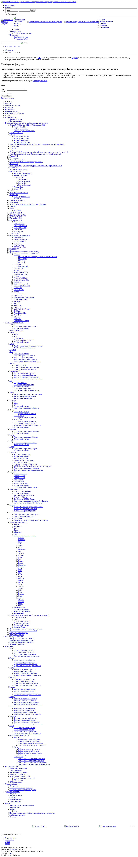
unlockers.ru (9, 840)
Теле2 (20, 544)
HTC (11, 352)
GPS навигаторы (15, 782)
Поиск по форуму (11, 111)
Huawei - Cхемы (20, 365)
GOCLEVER (18, 757)
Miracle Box (13, 202)
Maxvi (20, 584)
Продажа (12, 794)
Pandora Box (18, 222)
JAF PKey (21, 261)
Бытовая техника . (12, 766)
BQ (19, 551)
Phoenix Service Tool (21, 239)
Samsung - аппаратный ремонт (25, 720)
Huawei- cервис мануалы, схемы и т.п (27, 685)
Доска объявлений (16, 799)
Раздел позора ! (15, 801)
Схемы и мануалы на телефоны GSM (23, 631)
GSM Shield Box (20, 247)
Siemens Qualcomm (20, 483)
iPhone (16, 334)
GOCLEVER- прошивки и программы (32, 763)
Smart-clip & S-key (20, 175)
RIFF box (12, 206)
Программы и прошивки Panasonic (26, 431)
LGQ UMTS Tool (20, 228)
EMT (11, 150)
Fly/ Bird (12, 350)
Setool (11, 208)
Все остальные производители (25, 536)
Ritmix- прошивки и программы (25, 712)
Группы (17, 29)
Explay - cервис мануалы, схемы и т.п (27, 675)
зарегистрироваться (40, 81)
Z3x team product (15, 220)
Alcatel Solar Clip (20, 313)
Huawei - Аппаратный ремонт (25, 369)
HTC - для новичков (21, 354)
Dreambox (17, 264)
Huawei (12, 363)
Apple (11, 332)
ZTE (11, 513)
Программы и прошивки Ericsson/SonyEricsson (31, 501)
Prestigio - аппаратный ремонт (25, 701)
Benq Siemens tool (20, 226)
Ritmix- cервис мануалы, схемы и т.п (27, 714)
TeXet (11, 726)
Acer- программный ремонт (24, 650)
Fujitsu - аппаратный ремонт (28, 751)
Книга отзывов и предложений (20, 788)
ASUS (11, 344)
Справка (103, 23)
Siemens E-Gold (19, 476)
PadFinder (17, 199)
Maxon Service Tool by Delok (24, 297)
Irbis (19, 573)
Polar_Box (17, 315)
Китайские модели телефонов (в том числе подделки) (29, 615)
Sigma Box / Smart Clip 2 (22, 173)
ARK (20, 547)
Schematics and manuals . (22, 611)
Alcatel (11, 325)
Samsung (12, 452)
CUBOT (21, 553)
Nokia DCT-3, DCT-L (21, 412)
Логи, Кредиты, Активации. (24, 131)
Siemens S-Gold (19, 478)
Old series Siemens (20, 474)
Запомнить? (11, 14)
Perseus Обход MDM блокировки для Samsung (26, 162)
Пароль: (4, 91)
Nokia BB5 (18, 419)
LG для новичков (20, 383)
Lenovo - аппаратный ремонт (24, 373)
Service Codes (19, 613)
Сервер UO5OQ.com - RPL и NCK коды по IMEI (27, 125)
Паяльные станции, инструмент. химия (23, 251)
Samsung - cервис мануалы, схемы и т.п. (28, 470)
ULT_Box (17, 319)
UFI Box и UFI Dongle (17, 214)
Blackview (21, 549)
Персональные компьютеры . (20, 776)
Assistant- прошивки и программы (30, 743)
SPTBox (17, 317)
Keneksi (21, 578)
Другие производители (18, 522)
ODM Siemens (19, 481)
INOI (20, 569)
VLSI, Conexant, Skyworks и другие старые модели (32, 466)
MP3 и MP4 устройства (18, 768)
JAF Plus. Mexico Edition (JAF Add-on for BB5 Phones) (37, 257)
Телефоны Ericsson (20, 497)
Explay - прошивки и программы (26, 673)
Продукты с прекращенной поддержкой (24, 253)
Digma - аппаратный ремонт (24, 662)
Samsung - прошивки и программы (26, 722)
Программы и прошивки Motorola (26, 408)
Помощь (8, 7)
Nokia (11, 410)
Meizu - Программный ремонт (25, 396)
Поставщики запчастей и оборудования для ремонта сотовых (32, 813)
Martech (16, 303)
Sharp (16, 530)
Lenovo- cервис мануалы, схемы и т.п (27, 695)
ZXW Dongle (14, 233)
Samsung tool (18, 231)
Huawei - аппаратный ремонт (24, 681)
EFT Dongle (13, 191)
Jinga (20, 576)
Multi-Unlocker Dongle (22, 309)
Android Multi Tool (16, 133)
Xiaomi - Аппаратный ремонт (24, 511)
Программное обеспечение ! (24, 778)
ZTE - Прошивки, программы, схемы (27, 514)
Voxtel (16, 528)
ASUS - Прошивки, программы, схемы (28, 346)
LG (10, 381)
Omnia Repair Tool (20, 299)
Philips (11, 441)
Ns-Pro (16, 292)
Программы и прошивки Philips (25, 443)
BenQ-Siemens (19, 480)
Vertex (20, 604)
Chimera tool (13, 168)
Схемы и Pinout (19, 627)
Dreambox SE (23, 266)
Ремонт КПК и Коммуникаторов (21, 640)
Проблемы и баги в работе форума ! (22, 805)
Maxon (16, 524)
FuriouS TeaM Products (17, 200)
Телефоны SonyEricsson (22, 491)
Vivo (19, 606)
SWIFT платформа (20, 462)
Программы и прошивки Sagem (25, 449)
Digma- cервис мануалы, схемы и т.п (27, 666)
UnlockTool (13, 156)
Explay (20, 563)
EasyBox (12, 148)
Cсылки (12, 797)
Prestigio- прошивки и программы (26, 702)
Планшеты (9, 646)
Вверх (7, 844)
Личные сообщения (12, 105)
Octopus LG (22, 183)
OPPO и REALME (16, 330)
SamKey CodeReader (21, 137)
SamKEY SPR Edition (21, 140)
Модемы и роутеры (16, 635)
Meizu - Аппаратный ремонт (24, 398)
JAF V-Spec (22, 259)
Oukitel (20, 590)
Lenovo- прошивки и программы (26, 693)
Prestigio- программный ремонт (25, 699)
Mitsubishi (17, 532)
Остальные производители (19, 735)
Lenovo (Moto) (14, 371)
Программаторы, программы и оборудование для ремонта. (26, 123)
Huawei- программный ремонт (25, 679)
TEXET (21, 600)
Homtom (21, 567)
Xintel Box (17, 282)
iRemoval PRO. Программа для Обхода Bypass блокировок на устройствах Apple (39, 152)
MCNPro (17, 301)
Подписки (9, 107)
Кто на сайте (9, 109)
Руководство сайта (20, 39)
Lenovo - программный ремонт (25, 375)
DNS (20, 557)
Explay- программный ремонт (25, 670)
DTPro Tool (13, 164)
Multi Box (17, 305)
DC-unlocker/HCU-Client (18, 169)
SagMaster (17, 311)
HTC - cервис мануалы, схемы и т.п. (27, 361)
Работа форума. (10, 117)
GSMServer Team (15, 171)
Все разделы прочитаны (22, 33)
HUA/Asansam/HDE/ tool (18, 193)
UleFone (21, 602)
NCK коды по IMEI (21, 129)
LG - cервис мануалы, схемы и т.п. (26, 390)
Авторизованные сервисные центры (22, 790)
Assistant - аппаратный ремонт (29, 741)
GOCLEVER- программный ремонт (31, 759)
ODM (16, 404)
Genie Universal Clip (21, 280)
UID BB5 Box (19, 290)
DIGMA (21, 555)
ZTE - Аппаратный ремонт (24, 516)
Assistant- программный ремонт (29, 739)
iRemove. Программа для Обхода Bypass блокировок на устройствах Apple (36, 144)
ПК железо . (18, 780)
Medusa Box (18, 189)
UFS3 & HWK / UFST (17, 216)
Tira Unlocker (14, 158)
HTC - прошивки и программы (25, 359)
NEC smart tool (19, 224)
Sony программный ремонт (24, 495)
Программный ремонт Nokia (24, 423)
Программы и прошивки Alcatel (25, 326)
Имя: (2, 89)
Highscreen (22, 565)
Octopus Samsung (24, 185)
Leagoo (20, 580)
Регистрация (9, 5)
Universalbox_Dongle (21, 321)
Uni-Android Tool (15, 218)
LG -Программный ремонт (24, 385)
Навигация (13, 35)
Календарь (103, 25)
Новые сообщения (106, 21)
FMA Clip (17, 307)
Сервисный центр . (12, 784)
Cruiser (16, 276)
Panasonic (12, 429)
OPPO (20, 588)
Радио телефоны (15, 770)
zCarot (10, 853)
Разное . (8, 803)
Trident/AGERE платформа (23, 460)
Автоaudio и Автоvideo (17, 774)
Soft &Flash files (19, 607)
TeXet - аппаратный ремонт (24, 730)
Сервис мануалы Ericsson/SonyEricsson (28, 503)
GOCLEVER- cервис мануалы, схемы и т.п (34, 764)
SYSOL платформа (21, 458)
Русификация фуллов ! (22, 623)
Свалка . (12, 817)
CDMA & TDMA (15, 518)
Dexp (20, 559)
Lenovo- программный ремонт (25, 689)
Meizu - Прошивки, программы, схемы (28, 394)
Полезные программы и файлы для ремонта (25, 629)
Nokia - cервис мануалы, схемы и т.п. (27, 425)
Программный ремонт (22, 621)
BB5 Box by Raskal (21, 284)
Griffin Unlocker (19, 241)
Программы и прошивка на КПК (21, 638)
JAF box (17, 255)
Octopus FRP (22, 179)
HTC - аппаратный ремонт (23, 357)
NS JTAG (21, 293)
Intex (20, 571)
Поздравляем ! (14, 807)
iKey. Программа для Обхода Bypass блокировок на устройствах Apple (35, 154)
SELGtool (17, 210)
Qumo (20, 596)
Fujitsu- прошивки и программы (30, 753)
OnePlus (21, 586)
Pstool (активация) (20, 274)
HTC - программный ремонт (24, 356)
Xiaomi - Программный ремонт (25, 509)
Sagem (11, 447)
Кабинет (8, 104)
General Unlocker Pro (16, 160)
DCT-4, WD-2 (19, 416)
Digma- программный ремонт (24, 660)
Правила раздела (20, 617)
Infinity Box (13, 195)
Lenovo (12, 687)
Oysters (20, 592)
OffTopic (12, 809)
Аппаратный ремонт (21, 328)
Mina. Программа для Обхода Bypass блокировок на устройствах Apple (35, 166)
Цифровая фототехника (18, 772)
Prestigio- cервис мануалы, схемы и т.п (28, 704)
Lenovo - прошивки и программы (26, 377)
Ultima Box (18, 288)
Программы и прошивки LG (24, 388)
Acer (11, 648)
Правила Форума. (16, 119)
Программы (13, 786)
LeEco (20, 582)
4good (20, 545)
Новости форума (15, 121)
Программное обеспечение (24, 340)
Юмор (16, 811)
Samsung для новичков (22, 454)
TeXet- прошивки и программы (25, 732)
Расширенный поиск (12, 46)
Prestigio (21, 594)
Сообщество (104, 27)
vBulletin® (13, 849)
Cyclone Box (18, 268)
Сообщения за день (21, 37)
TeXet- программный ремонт (24, 728)
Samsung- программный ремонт (25, 718)
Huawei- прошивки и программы (26, 683)
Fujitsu (16, 747)
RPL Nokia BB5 (19, 127)
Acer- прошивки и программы (25, 654)
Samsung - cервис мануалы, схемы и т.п (28, 724)
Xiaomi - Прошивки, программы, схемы (28, 507)
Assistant (17, 737)
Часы (16, 619)
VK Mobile (18, 526)
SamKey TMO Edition (21, 138)
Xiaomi (12, 505)
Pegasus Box (18, 187)
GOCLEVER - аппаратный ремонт (31, 761)
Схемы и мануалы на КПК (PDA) (21, 642)
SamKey (12, 135)
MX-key (17, 270)
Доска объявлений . (12, 792)
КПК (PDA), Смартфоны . (14, 637)
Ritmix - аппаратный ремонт (24, 710)
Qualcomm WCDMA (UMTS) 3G (26, 464)
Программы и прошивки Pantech (26, 437)
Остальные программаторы (19, 235)
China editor (18, 230)
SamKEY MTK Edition (22, 142)
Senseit (20, 598)
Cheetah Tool (14, 146)
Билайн (21, 538)
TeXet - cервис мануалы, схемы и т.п (27, 733)
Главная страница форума (14, 113)
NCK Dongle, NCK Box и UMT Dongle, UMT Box (27, 204)
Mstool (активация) (21, 272)
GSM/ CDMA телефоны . (14, 323)
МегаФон (21, 540)
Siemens (12, 472)
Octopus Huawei (24, 181)
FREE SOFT (14, 249)
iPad (15, 336)
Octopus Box (18, 177)
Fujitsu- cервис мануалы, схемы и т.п (31, 755)
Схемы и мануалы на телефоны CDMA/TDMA (31, 520)
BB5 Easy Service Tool (22, 197)
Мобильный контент (17, 815)
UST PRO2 (18, 295)
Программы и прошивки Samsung (26, 468)
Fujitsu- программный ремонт (29, 749)
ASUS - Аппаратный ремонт (24, 348)
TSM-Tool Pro (19, 237)
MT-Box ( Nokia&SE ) (22, 286)
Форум (102, 19)
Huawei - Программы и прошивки (26, 367)
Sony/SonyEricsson (16, 489)
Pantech (12, 435)
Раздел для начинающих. (18, 633)
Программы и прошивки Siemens (26, 487)
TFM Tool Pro (19, 245)
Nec (15, 534)
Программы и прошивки (27, 414)
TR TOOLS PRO (15, 212)
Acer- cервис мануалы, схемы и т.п (26, 656)
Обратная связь (10, 838)
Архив (7, 842)
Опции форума (15, 31)
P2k (15, 402)
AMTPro (17, 243)
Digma (11, 658)
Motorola (12, 400)
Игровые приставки (16, 644)
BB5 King (21, 262)
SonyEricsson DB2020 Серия (24, 499)
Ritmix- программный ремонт (24, 708)
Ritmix (11, 706)
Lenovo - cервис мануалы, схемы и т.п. (28, 379)
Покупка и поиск (15, 795)
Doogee (21, 561)
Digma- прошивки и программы (25, 664)
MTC (20, 542)
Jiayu (20, 575)
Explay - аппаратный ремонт (24, 671)
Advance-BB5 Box (20, 278)
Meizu (11, 392)
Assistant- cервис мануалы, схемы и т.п (32, 745)
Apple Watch (18, 338)
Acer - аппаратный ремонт (23, 652)
